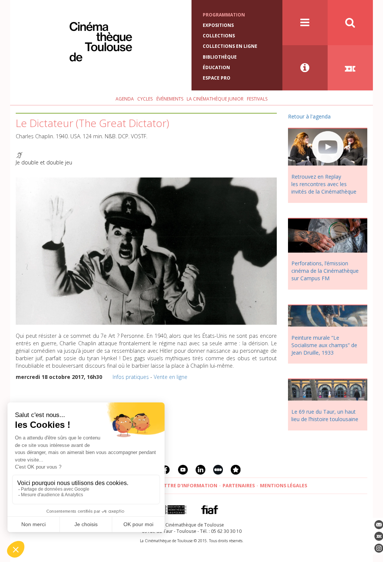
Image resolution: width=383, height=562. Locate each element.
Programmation (224, 15)
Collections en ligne (230, 46)
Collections (219, 36)
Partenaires (239, 485)
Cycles (145, 99)
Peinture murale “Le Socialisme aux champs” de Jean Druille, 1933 (324, 345)
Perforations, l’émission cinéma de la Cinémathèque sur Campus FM (325, 271)
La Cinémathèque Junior (215, 99)
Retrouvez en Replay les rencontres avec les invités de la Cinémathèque (323, 184)
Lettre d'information (188, 485)
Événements (169, 99)
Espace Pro (216, 78)
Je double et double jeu (44, 162)
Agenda (125, 99)
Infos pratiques (131, 376)
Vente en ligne (170, 376)
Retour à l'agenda (309, 116)
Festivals (257, 99)
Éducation (216, 67)
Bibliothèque (220, 57)
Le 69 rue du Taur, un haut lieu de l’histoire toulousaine (324, 415)
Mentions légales (283, 485)
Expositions (218, 25)
